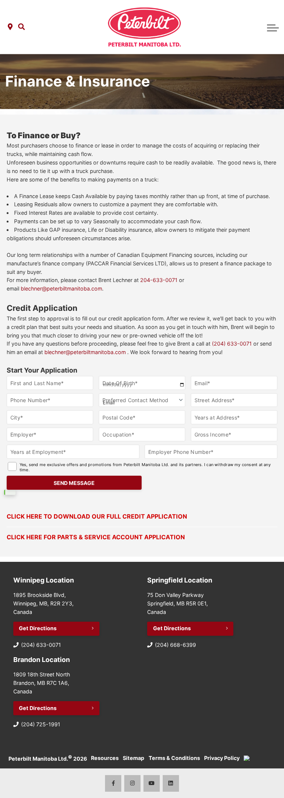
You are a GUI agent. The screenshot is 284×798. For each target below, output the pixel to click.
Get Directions (38, 628)
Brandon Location (41, 659)
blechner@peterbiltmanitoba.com (61, 288)
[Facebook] (113, 783)
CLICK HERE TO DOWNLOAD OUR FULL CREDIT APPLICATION (97, 516)
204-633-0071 (159, 280)
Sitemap (133, 758)
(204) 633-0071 (232, 343)
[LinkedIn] (171, 783)
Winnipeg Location (43, 580)
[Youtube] (151, 783)
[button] (21, 27)
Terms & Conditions (174, 758)
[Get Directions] (10, 27)
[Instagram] (132, 783)
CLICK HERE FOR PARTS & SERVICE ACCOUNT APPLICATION (96, 537)
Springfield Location (179, 580)
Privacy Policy (222, 758)
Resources (105, 758)
